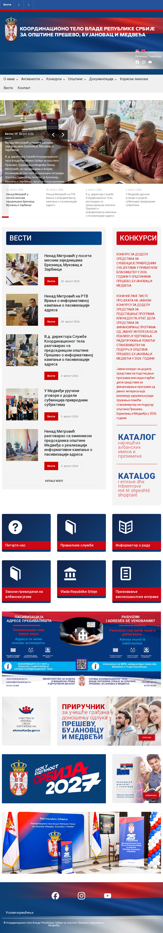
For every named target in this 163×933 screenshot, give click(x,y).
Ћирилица (155, 56)
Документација (101, 79)
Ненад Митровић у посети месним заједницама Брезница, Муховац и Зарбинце (29, 146)
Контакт (24, 88)
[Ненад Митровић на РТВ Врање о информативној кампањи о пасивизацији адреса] (22, 310)
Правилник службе (77, 545)
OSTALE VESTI (54, 480)
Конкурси (54, 79)
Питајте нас (15, 545)
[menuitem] (138, 50)
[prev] (53, 134)
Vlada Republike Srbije (78, 591)
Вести (7, 4)
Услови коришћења (19, 912)
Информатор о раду (133, 545)
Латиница (141, 56)
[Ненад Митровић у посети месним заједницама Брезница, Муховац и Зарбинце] (22, 269)
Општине (75, 79)
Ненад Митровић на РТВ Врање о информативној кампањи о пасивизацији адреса (66, 303)
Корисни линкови (134, 79)
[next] (63, 134)
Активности (30, 79)
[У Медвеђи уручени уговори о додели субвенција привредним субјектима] (22, 404)
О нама (9, 79)
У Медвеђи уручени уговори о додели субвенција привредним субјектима (66, 397)
